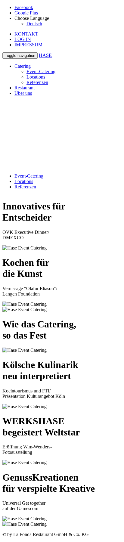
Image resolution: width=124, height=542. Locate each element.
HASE (45, 55)
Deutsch (34, 23)
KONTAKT (26, 33)
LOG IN (22, 39)
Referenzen (37, 82)
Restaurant (24, 87)
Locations (35, 76)
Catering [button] (22, 66)
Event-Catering (40, 71)
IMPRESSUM (28, 44)
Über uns (23, 93)
